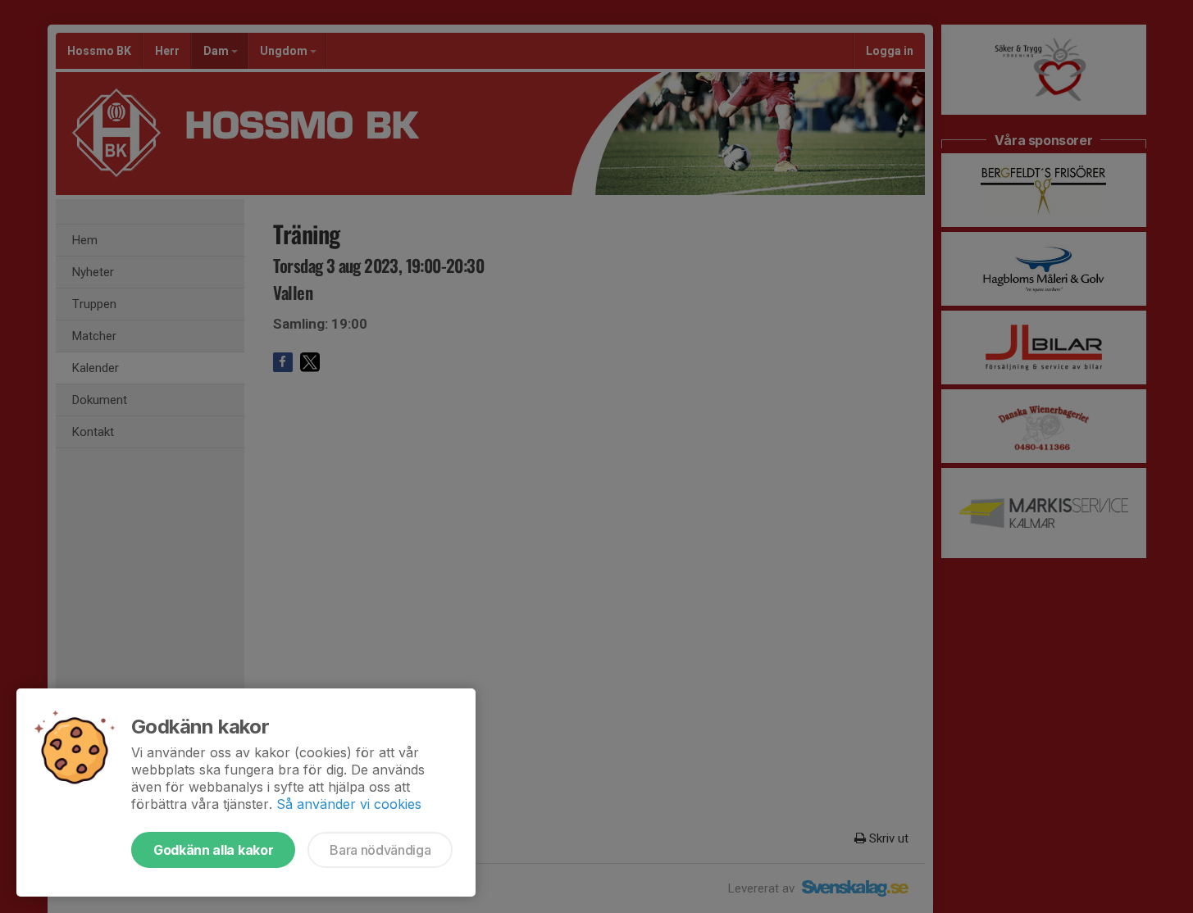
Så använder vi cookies (348, 804)
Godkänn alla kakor (213, 850)
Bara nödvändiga (380, 850)
